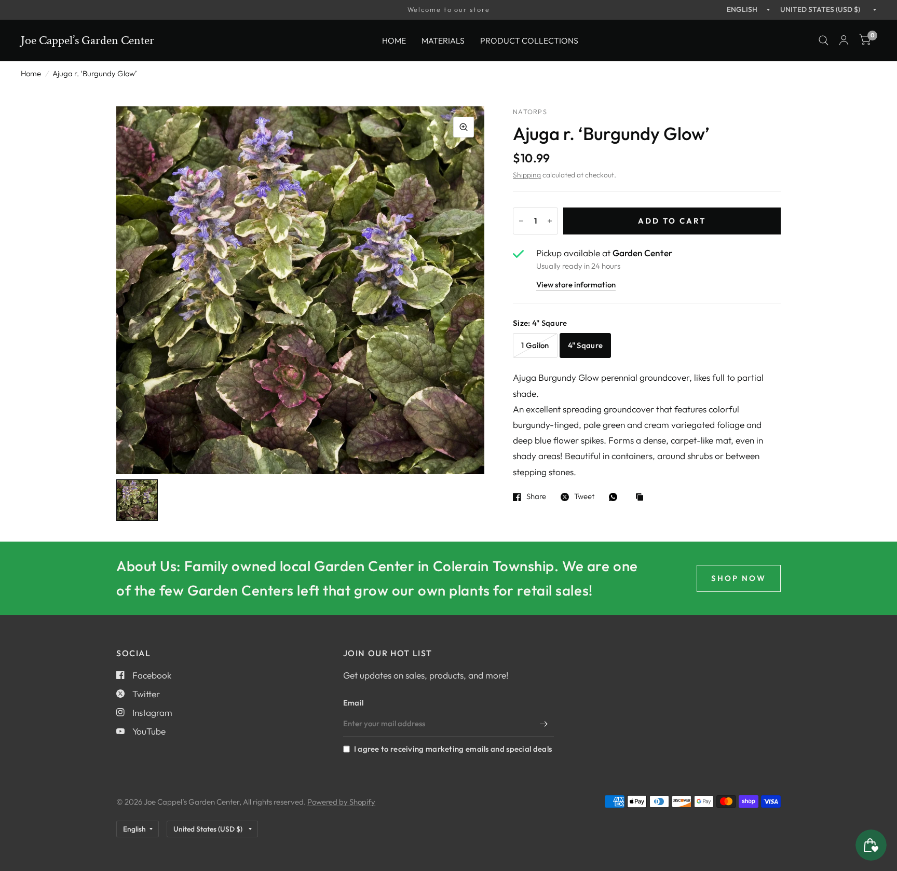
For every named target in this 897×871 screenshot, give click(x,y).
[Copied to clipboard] (642, 498)
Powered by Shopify (341, 802)
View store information (576, 285)
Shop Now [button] (738, 578)
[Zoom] (463, 127)
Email (353, 703)
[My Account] (844, 40)
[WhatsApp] (615, 497)
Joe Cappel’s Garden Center (87, 40)
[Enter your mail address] (543, 723)
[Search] (823, 40)
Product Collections (529, 40)
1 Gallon (535, 345)
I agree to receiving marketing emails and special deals (453, 749)
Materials (443, 40)
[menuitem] (394, 40)
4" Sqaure (585, 345)
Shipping (527, 174)
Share (536, 497)
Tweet (584, 497)
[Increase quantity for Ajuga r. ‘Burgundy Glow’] (550, 221)
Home (394, 40)
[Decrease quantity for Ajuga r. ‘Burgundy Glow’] (521, 221)
